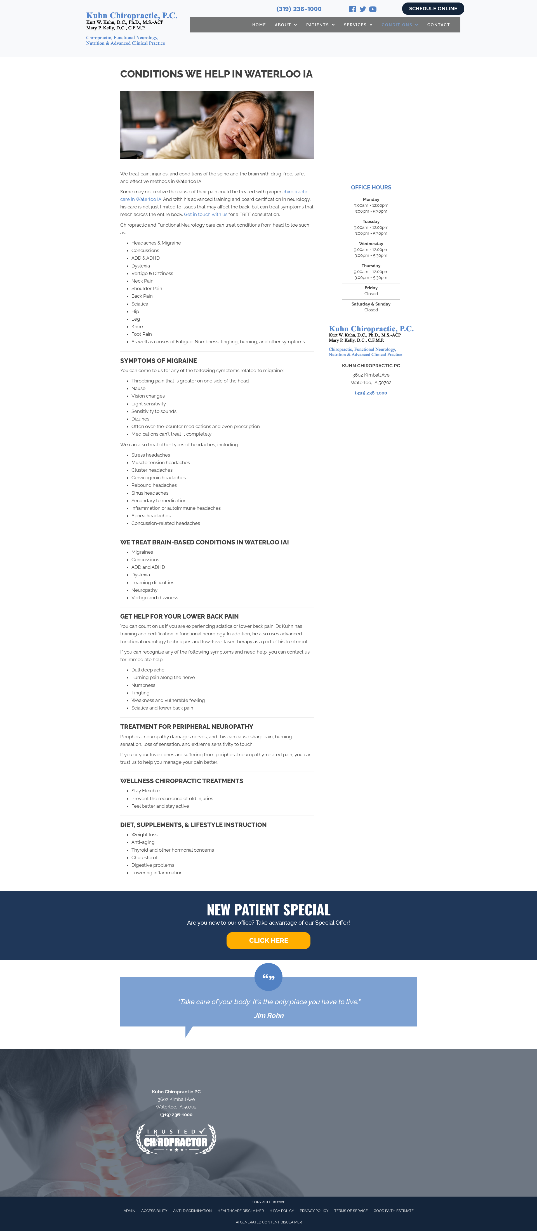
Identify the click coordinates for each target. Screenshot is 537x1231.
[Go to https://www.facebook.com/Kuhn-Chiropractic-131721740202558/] (352, 10)
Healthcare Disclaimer (241, 1211)
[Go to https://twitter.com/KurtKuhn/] (362, 10)
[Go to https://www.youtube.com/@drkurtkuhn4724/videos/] (372, 10)
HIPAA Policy (282, 1211)
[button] (268, 940)
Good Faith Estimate (394, 1211)
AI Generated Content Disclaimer (269, 1222)
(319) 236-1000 (299, 8)
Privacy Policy (314, 1211)
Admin (129, 1211)
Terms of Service (351, 1211)
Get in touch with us (205, 214)
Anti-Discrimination (192, 1211)
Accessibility (154, 1211)
